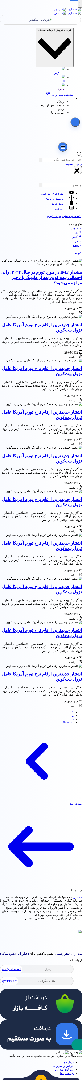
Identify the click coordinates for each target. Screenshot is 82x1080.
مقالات (59, 208)
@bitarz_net (9, 981)
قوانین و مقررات (63, 1066)
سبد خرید (57, 203)
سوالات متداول (64, 1069)
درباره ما (68, 1062)
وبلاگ (60, 101)
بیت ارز (77, 897)
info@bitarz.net (11, 969)
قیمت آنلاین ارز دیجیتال (50, 105)
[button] (76, 1044)
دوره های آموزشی (52, 193)
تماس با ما (57, 112)
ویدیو (61, 109)
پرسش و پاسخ (54, 198)
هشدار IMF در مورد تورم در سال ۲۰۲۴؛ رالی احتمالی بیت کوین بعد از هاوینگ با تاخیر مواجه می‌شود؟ (41, 277)
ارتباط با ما (67, 1073)
